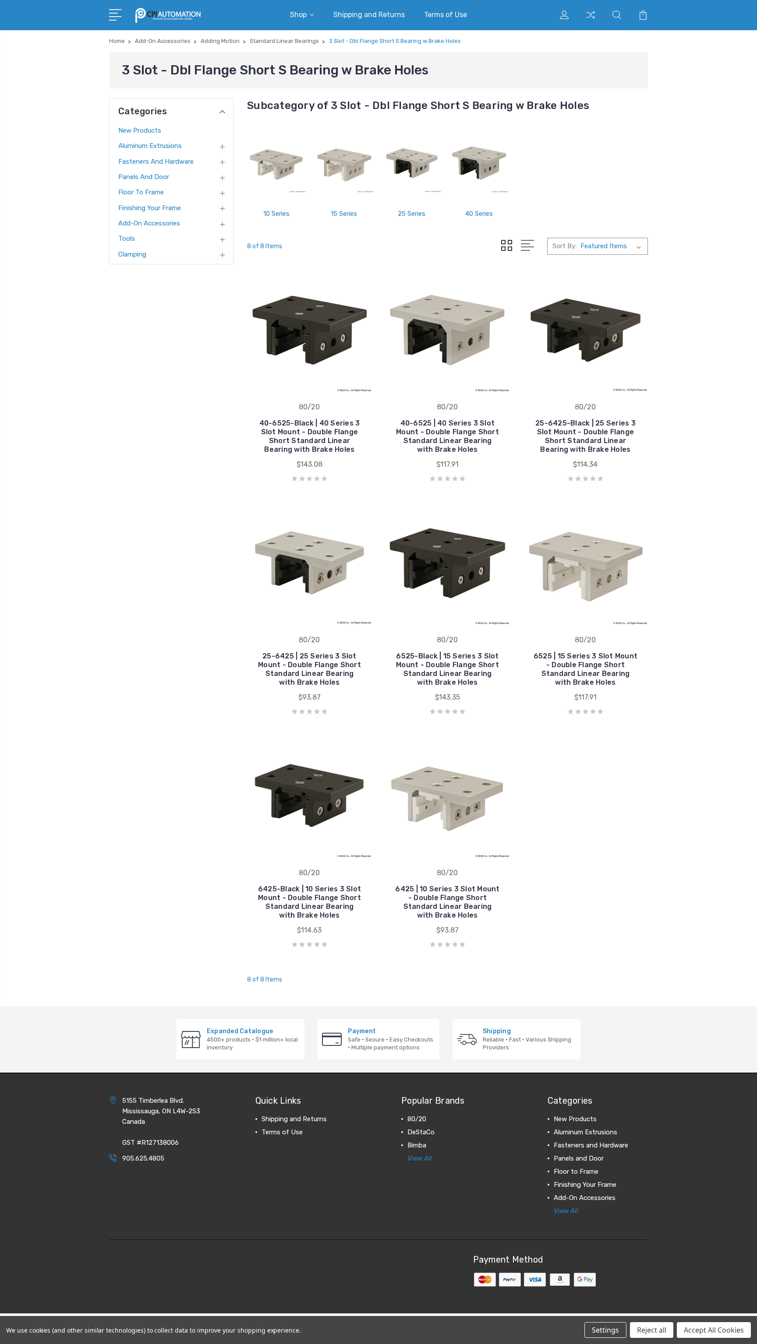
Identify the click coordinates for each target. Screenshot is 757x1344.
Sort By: (564, 246)
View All (419, 1158)
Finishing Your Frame (149, 208)
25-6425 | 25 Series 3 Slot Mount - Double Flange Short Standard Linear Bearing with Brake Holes (309, 669)
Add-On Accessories (149, 223)
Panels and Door (143, 177)
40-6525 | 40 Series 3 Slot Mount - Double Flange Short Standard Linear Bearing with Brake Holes (447, 436)
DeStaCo (421, 1132)
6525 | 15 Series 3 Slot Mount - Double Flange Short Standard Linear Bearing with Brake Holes (585, 669)
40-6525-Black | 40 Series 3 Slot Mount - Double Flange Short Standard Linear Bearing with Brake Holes (309, 436)
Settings (605, 1330)
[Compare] (590, 20)
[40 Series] (479, 163)
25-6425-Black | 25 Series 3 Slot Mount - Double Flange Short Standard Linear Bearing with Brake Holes (585, 436)
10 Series (276, 214)
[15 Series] (344, 163)
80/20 (416, 1119)
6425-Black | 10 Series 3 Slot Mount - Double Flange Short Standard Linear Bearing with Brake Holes (309, 902)
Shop (298, 15)
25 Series (411, 214)
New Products (139, 130)
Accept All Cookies (714, 1330)
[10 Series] (276, 163)
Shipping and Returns (369, 15)
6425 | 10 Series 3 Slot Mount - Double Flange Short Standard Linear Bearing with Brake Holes (447, 902)
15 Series (344, 214)
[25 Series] (411, 163)
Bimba (416, 1145)
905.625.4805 (143, 1158)
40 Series (479, 214)
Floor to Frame (141, 192)
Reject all (651, 1330)
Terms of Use (445, 15)
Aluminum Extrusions (150, 146)
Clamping (132, 254)
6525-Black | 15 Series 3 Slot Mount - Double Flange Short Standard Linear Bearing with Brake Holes (447, 669)
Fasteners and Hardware (156, 161)
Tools (126, 239)
